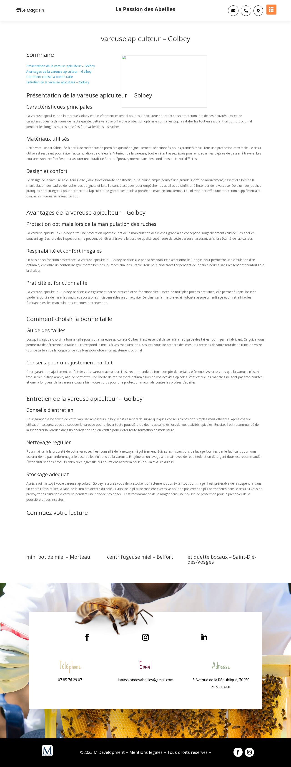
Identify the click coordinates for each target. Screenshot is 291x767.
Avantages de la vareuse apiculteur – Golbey (58, 71)
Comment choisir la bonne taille (49, 77)
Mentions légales (146, 752)
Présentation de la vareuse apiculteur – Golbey (60, 66)
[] (246, 14)
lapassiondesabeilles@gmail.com (145, 679)
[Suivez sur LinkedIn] (204, 637)
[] (233, 14)
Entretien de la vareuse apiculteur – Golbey (57, 82)
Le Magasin (32, 10)
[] (258, 14)
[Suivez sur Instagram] (145, 637)
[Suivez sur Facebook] (87, 637)
